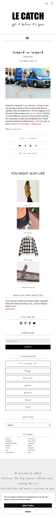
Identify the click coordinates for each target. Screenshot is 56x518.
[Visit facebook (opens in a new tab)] (25, 146)
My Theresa (31, 439)
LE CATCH (28, 15)
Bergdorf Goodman (11, 443)
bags (28, 371)
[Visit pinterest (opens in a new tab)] (36, 146)
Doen (29, 452)
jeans (28, 385)
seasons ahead (35, 113)
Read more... (10, 309)
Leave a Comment (28, 138)
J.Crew (7, 448)
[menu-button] (28, 37)
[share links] (46, 3)
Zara (6, 450)
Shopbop (8, 445)
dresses (28, 378)
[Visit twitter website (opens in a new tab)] (20, 146)
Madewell (31, 448)
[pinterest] (26, 324)
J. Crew (36, 121)
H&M (29, 445)
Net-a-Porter (32, 441)
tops (28, 407)
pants (28, 392)
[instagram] (21, 324)
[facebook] (30, 324)
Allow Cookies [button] (28, 505)
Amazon (7, 439)
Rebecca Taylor (18, 124)
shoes (28, 400)
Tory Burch (31, 450)
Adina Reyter (9, 452)
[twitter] (34, 324)
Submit (28, 347)
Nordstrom (31, 443)
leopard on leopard (28, 52)
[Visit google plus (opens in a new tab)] (31, 146)
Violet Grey (8, 441)
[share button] (52, 3)
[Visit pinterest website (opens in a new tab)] (11, 74)
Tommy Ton (17, 129)
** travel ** (28, 363)
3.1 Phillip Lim (35, 124)
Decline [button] (28, 511)
